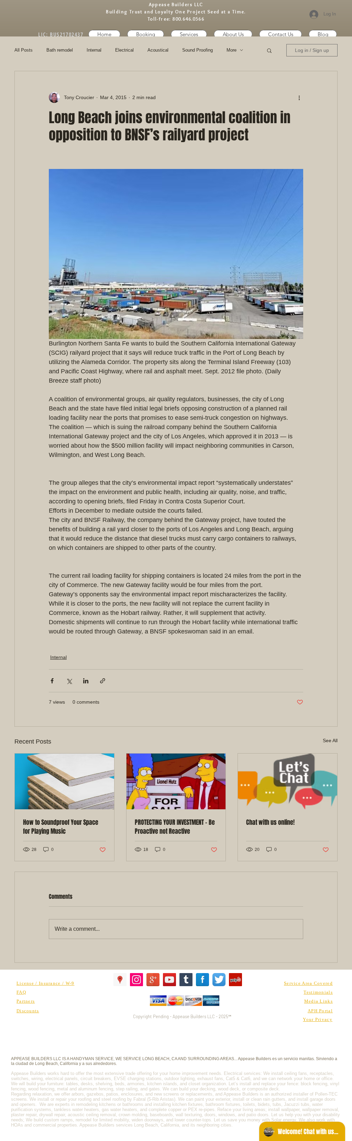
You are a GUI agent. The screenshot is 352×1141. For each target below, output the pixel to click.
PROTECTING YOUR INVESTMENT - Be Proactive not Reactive (175, 827)
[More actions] (299, 97)
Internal (94, 50)
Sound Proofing (197, 50)
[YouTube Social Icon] (169, 979)
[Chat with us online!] (287, 781)
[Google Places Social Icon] (119, 979)
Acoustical (157, 50)
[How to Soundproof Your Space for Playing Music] (64, 781)
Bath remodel (59, 50)
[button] (280, 34)
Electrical (124, 50)
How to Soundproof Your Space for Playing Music (60, 827)
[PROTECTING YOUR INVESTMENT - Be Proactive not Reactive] (176, 781)
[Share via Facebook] (52, 681)
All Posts (23, 50)
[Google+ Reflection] (153, 979)
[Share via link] (102, 681)
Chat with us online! (270, 822)
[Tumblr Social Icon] (185, 979)
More (231, 50)
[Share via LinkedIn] (85, 681)
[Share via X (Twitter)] (69, 681)
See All (330, 740)
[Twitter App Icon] (219, 979)
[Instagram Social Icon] (136, 979)
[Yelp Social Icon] (235, 979)
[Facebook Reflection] (202, 979)
